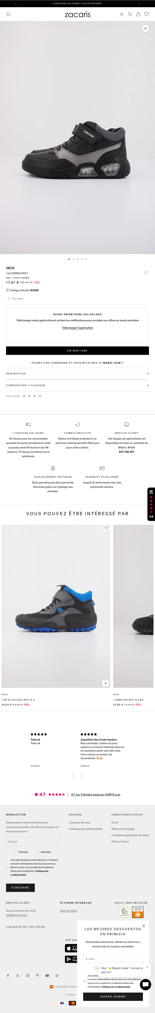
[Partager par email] (39, 396)
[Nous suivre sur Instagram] (27, 975)
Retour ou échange (123, 829)
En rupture (77, 350)
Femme (23, 852)
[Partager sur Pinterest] (34, 396)
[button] (74, 776)
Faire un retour (120, 841)
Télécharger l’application (77, 327)
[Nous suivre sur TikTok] (57, 975)
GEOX (10, 268)
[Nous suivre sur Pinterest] (37, 975)
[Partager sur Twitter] (29, 396)
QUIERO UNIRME (113, 996)
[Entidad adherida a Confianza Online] (131, 912)
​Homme (46, 852)
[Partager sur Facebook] (24, 396)
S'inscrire (20, 887)
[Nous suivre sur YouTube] (47, 975)
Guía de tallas (68, 910)
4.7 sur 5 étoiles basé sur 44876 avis (95, 794)
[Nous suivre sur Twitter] (18, 975)
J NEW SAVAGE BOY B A (18, 699)
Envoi (115, 822)
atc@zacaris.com (16, 915)
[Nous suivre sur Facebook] (8, 975)
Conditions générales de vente (130, 835)
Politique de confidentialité (115, 986)
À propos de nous (79, 822)
